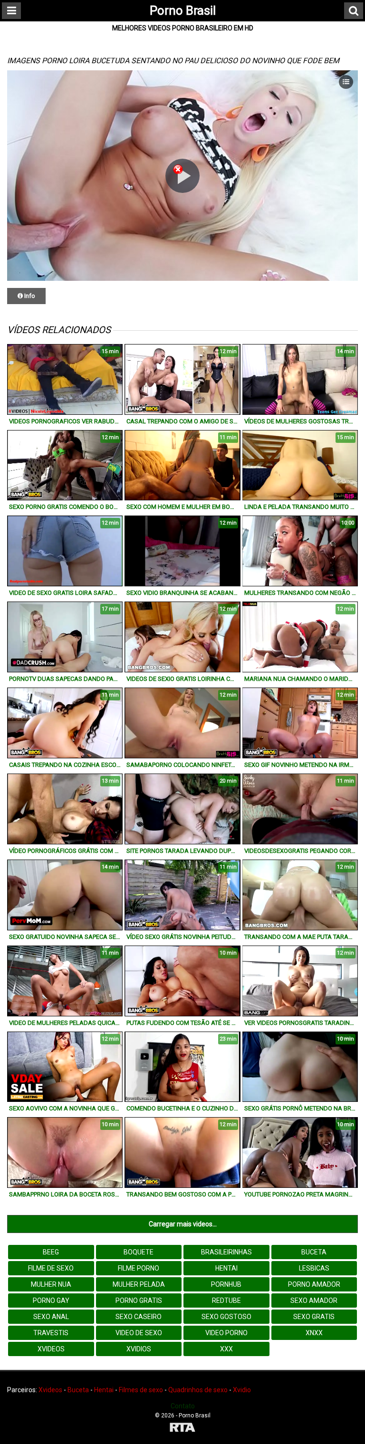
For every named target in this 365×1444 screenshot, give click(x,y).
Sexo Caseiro (138, 1316)
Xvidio (242, 1390)
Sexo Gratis (314, 1316)
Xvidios (138, 1349)
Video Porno (226, 1333)
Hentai (226, 1268)
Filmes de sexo (141, 1390)
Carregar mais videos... (183, 1224)
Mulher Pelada (139, 1284)
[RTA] (182, 1428)
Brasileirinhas (226, 1252)
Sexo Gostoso (226, 1316)
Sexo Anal (51, 1316)
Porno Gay (51, 1300)
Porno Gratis (138, 1300)
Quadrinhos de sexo (198, 1390)
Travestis (50, 1333)
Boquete (139, 1252)
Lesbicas (314, 1268)
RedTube (226, 1300)
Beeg (51, 1252)
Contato (183, 1406)
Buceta (314, 1252)
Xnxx (314, 1333)
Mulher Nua (51, 1284)
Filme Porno (138, 1268)
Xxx (226, 1349)
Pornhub (226, 1284)
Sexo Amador (313, 1300)
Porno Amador (314, 1284)
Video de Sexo (138, 1333)
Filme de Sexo (51, 1268)
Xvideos (51, 1349)
